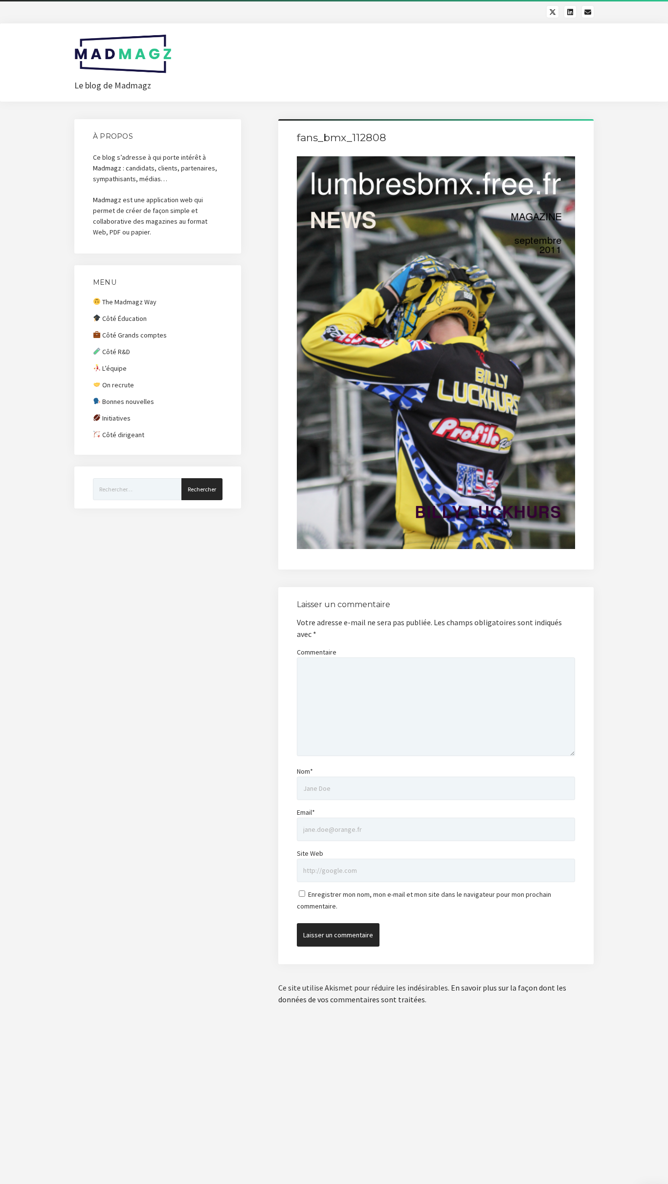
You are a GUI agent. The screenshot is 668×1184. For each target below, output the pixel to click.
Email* (306, 812)
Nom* (305, 771)
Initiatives (116, 418)
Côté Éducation (124, 318)
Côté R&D (115, 351)
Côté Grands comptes (134, 335)
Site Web (310, 853)
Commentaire (316, 652)
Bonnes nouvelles (127, 401)
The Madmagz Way (128, 301)
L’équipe (114, 368)
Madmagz (107, 168)
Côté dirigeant (122, 434)
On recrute (117, 385)
